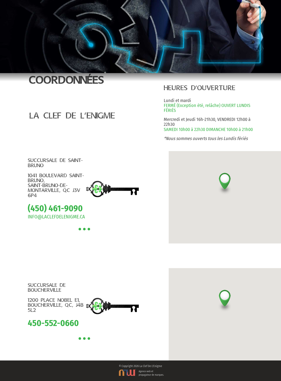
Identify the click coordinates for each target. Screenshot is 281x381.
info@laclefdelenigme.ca (56, 217)
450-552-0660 (53, 323)
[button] (224, 186)
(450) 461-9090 (55, 208)
